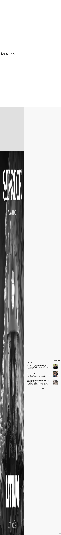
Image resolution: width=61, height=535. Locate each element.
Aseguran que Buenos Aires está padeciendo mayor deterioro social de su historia (38, 381)
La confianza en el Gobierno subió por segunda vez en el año (37, 365)
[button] (43, 388)
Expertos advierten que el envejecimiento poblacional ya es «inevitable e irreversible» (37, 373)
